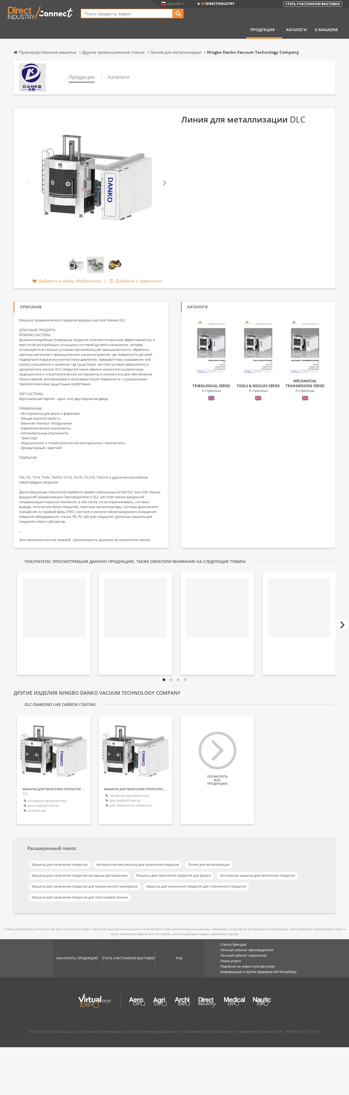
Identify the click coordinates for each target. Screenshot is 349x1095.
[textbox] (127, 13)
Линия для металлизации (209, 864)
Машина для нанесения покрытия (60, 864)
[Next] (164, 183)
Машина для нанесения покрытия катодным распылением (80, 875)
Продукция (262, 29)
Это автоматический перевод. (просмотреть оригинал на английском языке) (84, 540)
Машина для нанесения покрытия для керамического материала (85, 886)
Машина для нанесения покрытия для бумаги (173, 875)
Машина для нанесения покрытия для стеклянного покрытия (196, 886)
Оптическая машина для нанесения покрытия (257, 875)
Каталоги (296, 29)
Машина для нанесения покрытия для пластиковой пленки (80, 897)
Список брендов (233, 944)
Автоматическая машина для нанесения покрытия (137, 864)
